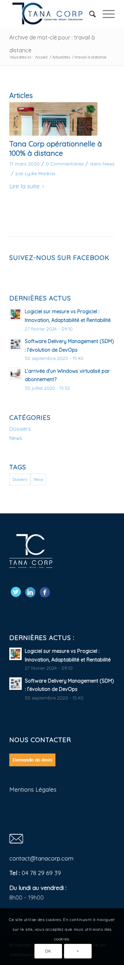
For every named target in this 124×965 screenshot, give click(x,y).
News (109, 163)
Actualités (61, 57)
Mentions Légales (32, 789)
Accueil (41, 57)
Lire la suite (24, 186)
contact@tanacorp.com (41, 858)
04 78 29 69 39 (41, 872)
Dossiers (20, 428)
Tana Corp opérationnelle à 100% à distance (55, 148)
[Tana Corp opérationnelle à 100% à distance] (53, 119)
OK (48, 951)
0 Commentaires (65, 163)
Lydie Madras (40, 173)
